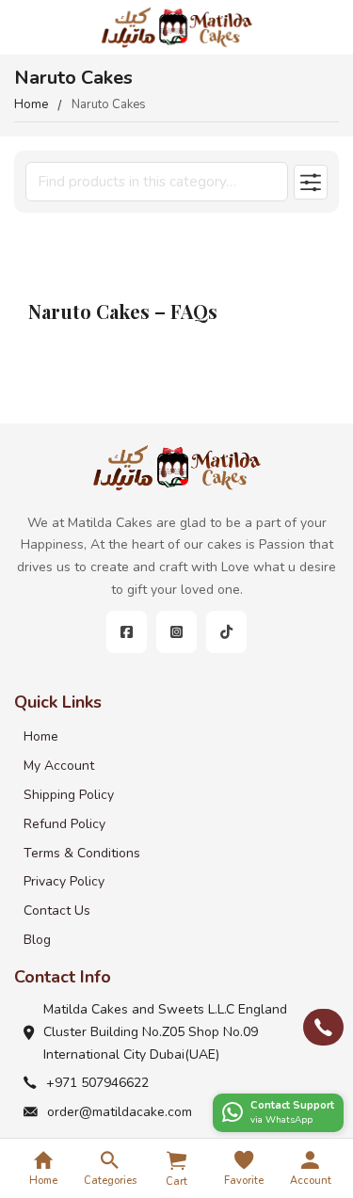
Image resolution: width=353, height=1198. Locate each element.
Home (31, 104)
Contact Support (292, 1105)
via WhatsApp (281, 1119)
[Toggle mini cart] (176, 1160)
